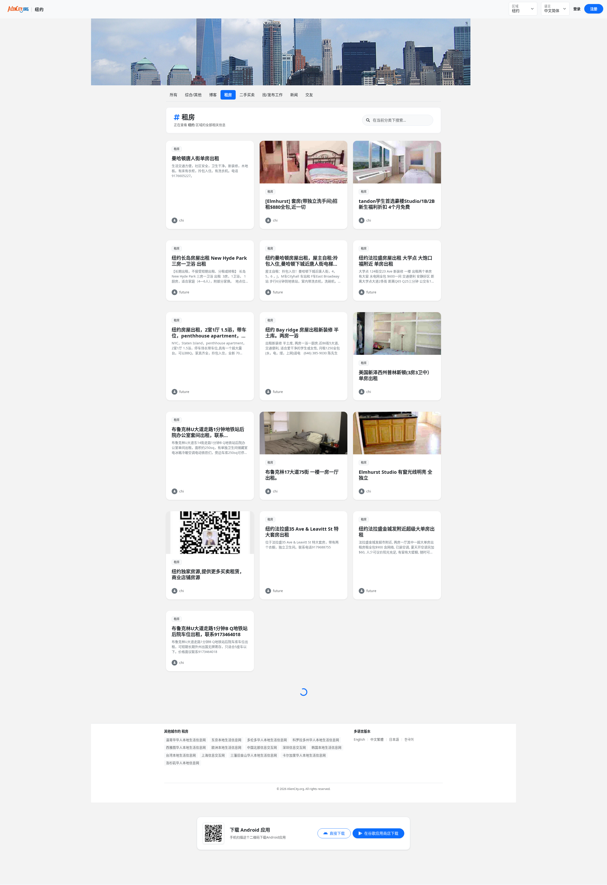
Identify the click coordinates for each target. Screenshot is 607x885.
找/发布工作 (272, 94)
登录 (576, 8)
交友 (309, 94)
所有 (173, 94)
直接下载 (337, 833)
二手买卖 (247, 94)
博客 (213, 94)
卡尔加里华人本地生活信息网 (304, 755)
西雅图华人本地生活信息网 (186, 747)
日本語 (394, 739)
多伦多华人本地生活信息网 (267, 740)
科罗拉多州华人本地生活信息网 (316, 740)
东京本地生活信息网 (226, 740)
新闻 (294, 94)
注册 (593, 8)
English (359, 739)
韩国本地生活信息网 (326, 747)
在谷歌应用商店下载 (381, 833)
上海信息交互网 (213, 755)
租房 (228, 94)
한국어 (409, 739)
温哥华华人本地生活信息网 (186, 740)
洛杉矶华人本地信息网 (182, 763)
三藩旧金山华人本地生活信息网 (253, 755)
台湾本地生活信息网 (181, 755)
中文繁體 (377, 739)
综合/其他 (193, 94)
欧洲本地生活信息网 (226, 747)
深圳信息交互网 (294, 747)
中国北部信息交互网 (262, 747)
